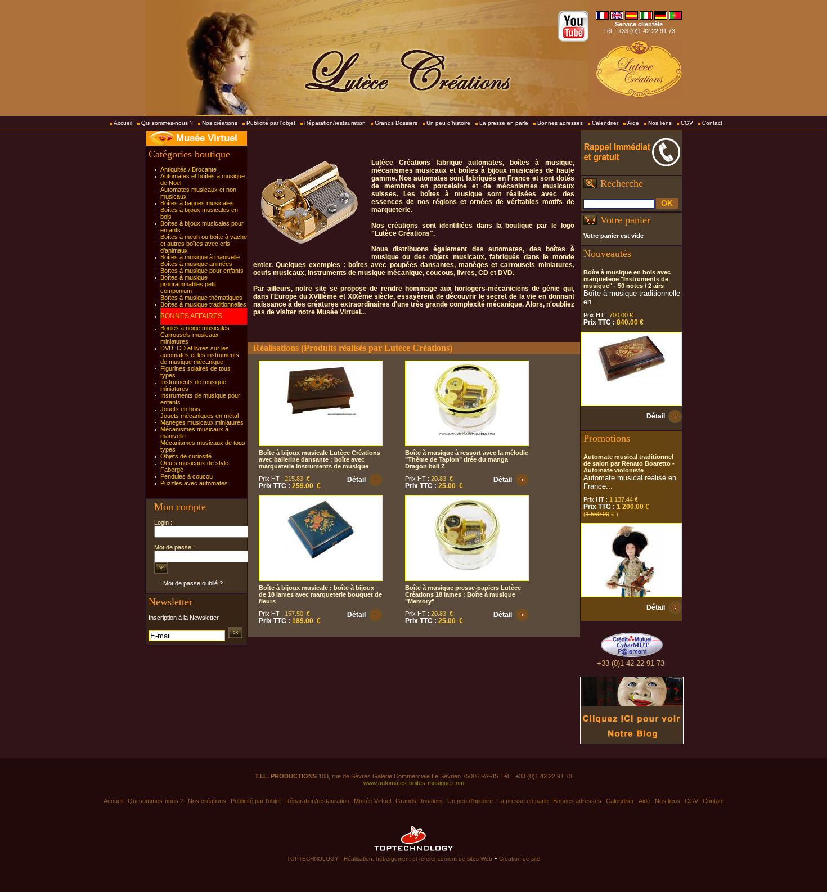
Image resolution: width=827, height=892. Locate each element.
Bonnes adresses (560, 123)
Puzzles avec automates (194, 483)
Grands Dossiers (396, 123)
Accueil (123, 123)
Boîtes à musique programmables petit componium (188, 284)
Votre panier (625, 220)
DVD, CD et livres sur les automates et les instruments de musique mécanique (199, 355)
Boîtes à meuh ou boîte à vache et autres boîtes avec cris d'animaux (203, 243)
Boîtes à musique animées (196, 263)
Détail (356, 480)
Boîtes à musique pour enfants (202, 270)
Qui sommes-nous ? (167, 123)
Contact (712, 123)
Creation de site (519, 858)
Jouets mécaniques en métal (199, 415)
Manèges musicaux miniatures (202, 422)
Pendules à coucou (186, 476)
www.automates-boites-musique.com (413, 783)
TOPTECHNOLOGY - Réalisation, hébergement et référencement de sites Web (389, 858)
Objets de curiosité (186, 456)
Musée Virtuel (206, 138)
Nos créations (219, 123)
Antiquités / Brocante (188, 169)
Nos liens (660, 123)
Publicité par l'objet (270, 123)
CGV (687, 123)
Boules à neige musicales (195, 328)
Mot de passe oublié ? (193, 583)
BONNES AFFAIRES (191, 316)
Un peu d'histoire (448, 123)
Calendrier (605, 123)
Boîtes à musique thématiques (201, 297)
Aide (633, 123)
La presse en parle (503, 123)
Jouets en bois (180, 409)
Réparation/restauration (335, 123)
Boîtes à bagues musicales (197, 203)
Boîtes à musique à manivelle (200, 257)
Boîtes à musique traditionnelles (203, 304)
